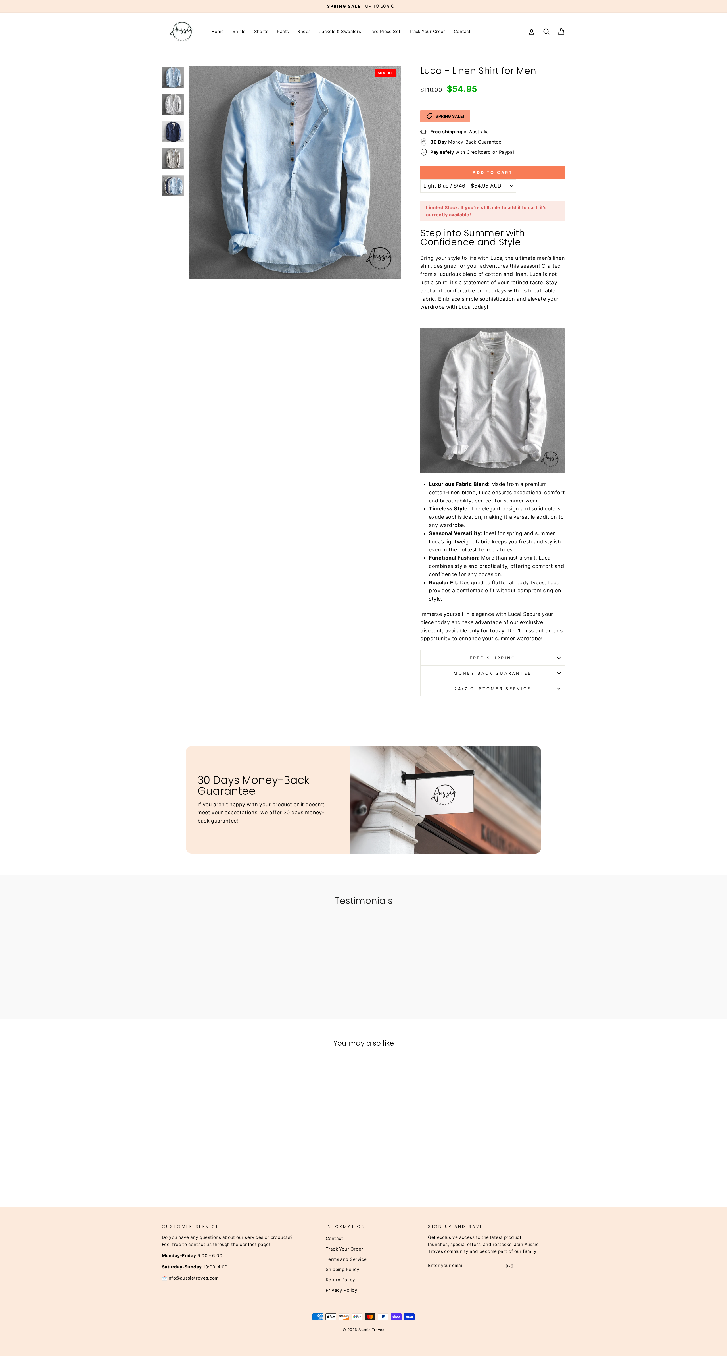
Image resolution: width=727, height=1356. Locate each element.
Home (218, 31)
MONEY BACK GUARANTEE (493, 673)
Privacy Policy (341, 1290)
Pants (283, 31)
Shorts (261, 31)
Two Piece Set (385, 31)
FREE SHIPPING (493, 657)
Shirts (239, 31)
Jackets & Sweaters (340, 31)
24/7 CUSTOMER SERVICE (492, 688)
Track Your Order (427, 31)
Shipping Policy (343, 1269)
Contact (462, 31)
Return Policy (340, 1279)
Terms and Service (346, 1259)
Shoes (304, 31)
